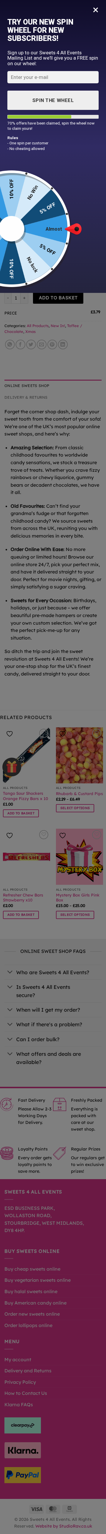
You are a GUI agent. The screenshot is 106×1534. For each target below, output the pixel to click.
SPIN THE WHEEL (53, 100)
